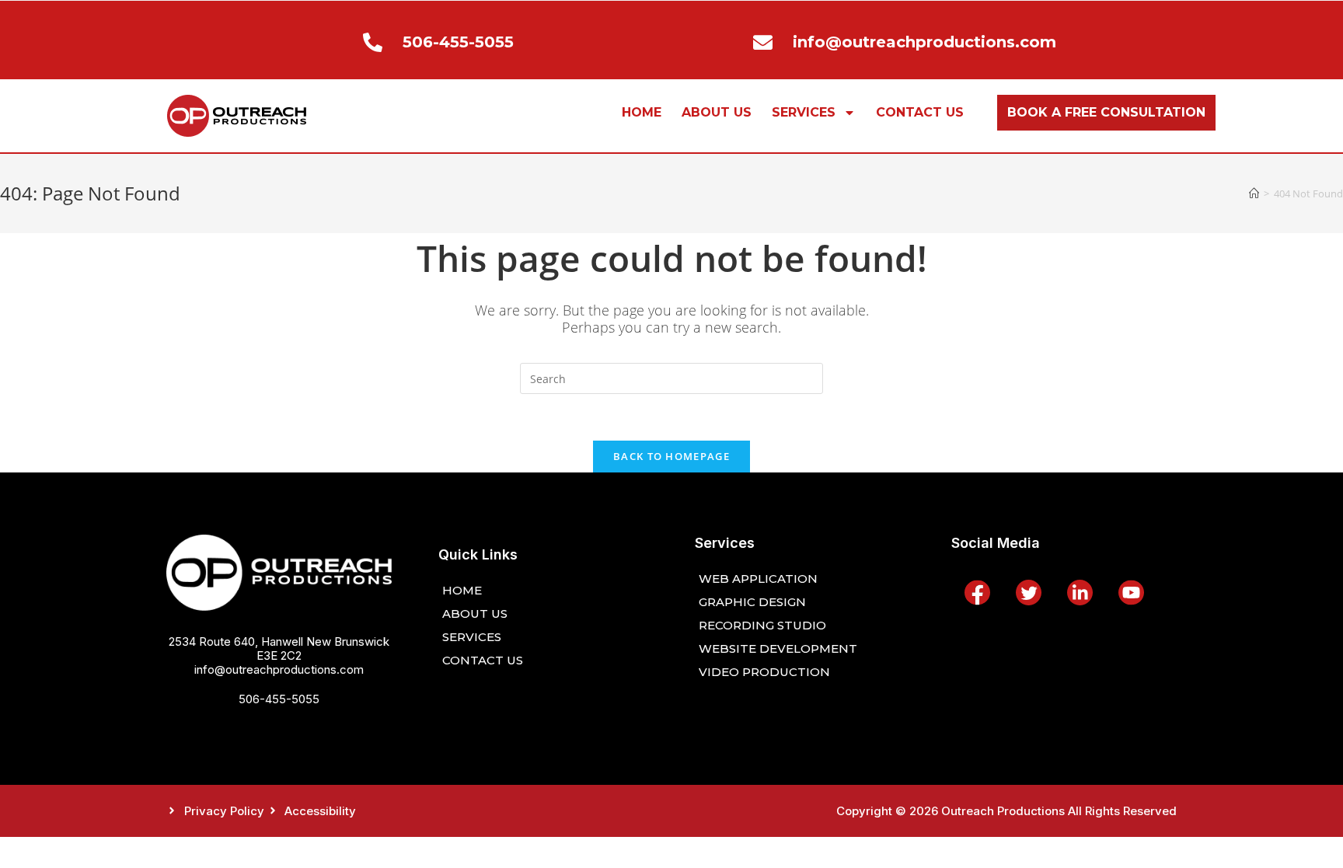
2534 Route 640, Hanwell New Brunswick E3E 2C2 (279, 648)
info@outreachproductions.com (279, 669)
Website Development (778, 648)
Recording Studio (762, 625)
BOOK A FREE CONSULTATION (1106, 112)
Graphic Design (752, 601)
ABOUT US (717, 112)
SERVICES (803, 112)
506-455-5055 (279, 699)
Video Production (764, 671)
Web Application (758, 578)
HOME (641, 112)
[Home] (1254, 193)
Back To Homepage (671, 456)
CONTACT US (920, 112)
